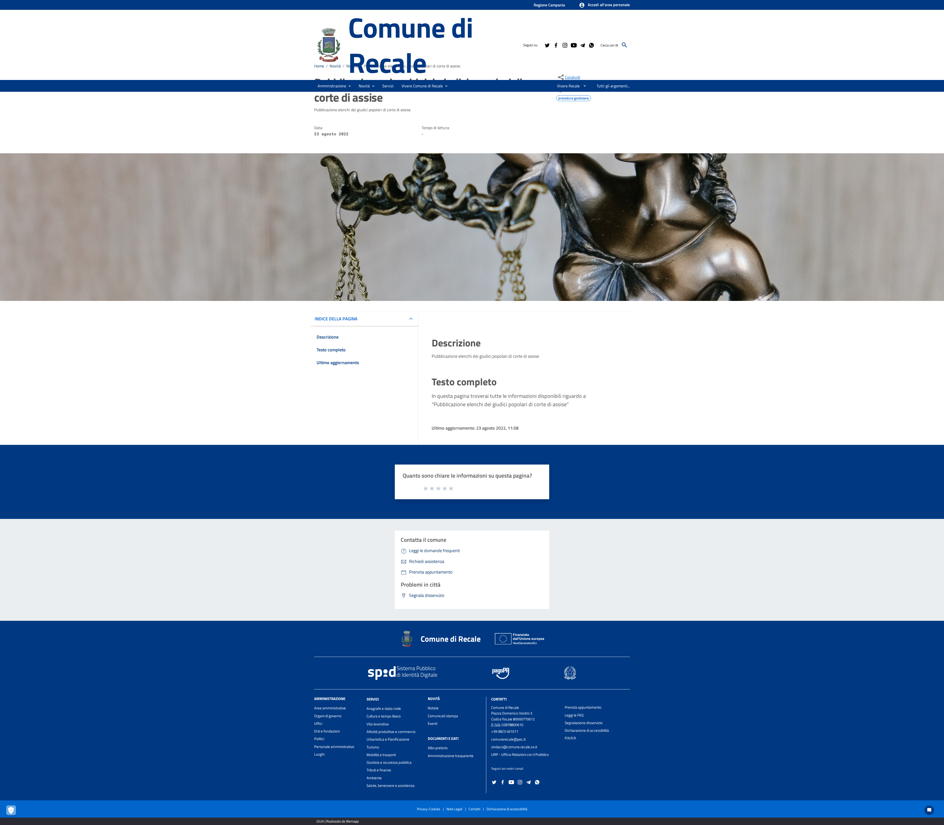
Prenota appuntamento (583, 707)
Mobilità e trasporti (381, 755)
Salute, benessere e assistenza (390, 785)
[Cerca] (624, 45)
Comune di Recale (410, 45)
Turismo (373, 747)
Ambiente (374, 778)
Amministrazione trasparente (450, 756)
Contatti (499, 699)
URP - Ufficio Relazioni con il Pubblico (520, 754)
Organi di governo (327, 716)
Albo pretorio (438, 748)
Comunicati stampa (443, 716)
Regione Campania (549, 5)
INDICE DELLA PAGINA (336, 318)
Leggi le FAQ (574, 715)
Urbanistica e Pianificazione (388, 739)
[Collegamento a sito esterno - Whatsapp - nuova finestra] (591, 45)
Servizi (373, 699)
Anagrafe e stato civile (384, 708)
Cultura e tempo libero (384, 716)
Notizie (433, 708)
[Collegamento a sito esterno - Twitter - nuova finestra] (547, 45)
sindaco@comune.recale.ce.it (514, 747)
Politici (319, 739)
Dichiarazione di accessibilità (587, 730)
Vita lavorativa (378, 724)
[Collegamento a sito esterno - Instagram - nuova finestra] (565, 45)
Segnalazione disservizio (584, 723)
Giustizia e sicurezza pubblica (389, 762)
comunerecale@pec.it (508, 739)
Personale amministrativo (334, 746)
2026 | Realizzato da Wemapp (337, 821)
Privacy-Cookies (428, 808)
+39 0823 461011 (504, 731)
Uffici (318, 723)
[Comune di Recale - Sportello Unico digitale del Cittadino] (329, 44)
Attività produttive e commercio (391, 731)
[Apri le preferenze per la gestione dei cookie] (12, 811)
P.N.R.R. (570, 738)
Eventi (432, 723)
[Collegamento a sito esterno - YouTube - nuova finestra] (573, 45)
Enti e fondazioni (327, 731)
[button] (604, 5)
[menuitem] (566, 85)
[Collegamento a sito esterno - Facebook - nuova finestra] (556, 45)
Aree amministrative (330, 708)
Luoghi (319, 754)
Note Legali (454, 808)
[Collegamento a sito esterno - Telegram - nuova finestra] (582, 45)
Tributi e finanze (379, 770)
